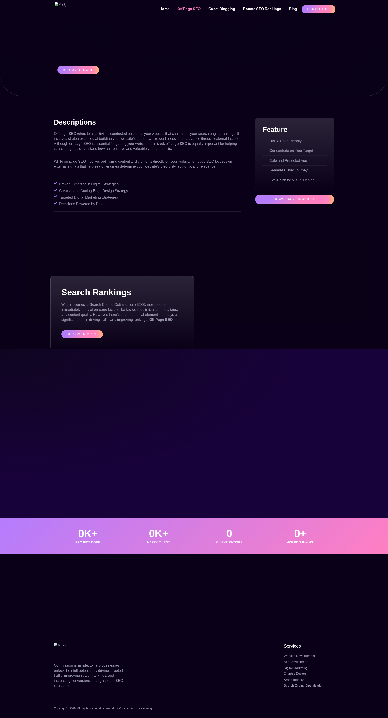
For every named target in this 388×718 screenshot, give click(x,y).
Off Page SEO (189, 9)
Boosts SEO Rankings (262, 9)
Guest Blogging (221, 9)
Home (164, 9)
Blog (293, 9)
